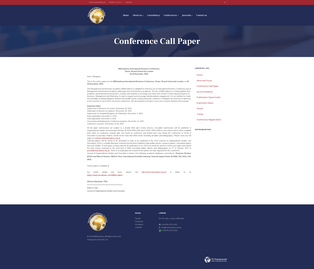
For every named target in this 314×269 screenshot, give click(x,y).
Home (126, 15)
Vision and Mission (97, 2)
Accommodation (205, 92)
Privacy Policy (115, 2)
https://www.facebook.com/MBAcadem (104, 175)
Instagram (139, 224)
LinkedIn (138, 227)
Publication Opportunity (209, 97)
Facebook (139, 221)
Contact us (201, 15)
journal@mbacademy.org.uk (98, 150)
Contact (128, 2)
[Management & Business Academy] (96, 15)
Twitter (138, 218)
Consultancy (153, 15)
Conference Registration (209, 119)
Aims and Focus (204, 80)
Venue (200, 108)
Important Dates (205, 103)
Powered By (216, 260)
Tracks (200, 114)
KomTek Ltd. (103, 240)
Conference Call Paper (208, 86)
